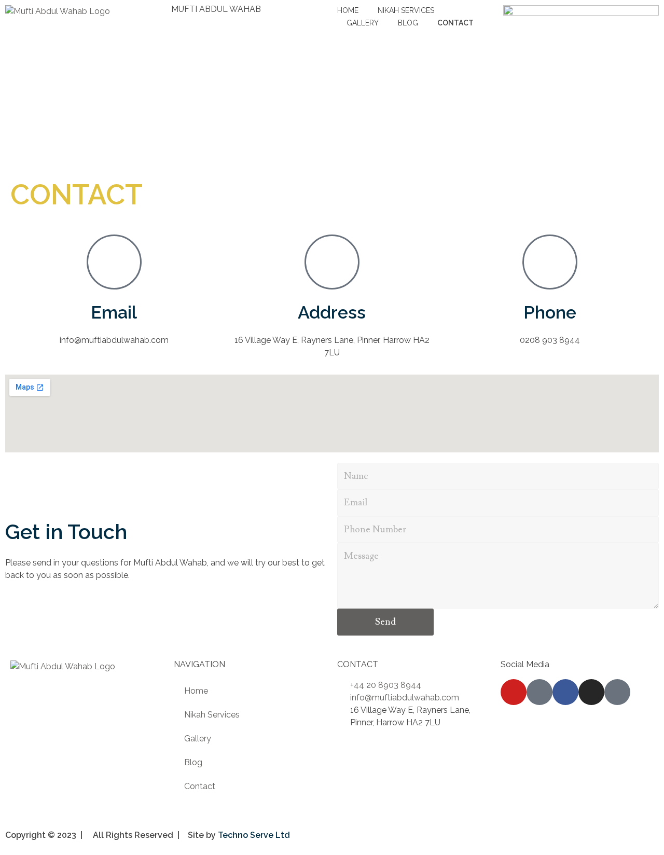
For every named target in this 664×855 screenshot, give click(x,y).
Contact (199, 786)
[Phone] (549, 262)
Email (114, 312)
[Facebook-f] (565, 692)
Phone (549, 312)
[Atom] (617, 692)
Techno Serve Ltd (254, 835)
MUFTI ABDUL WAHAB (216, 9)
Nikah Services (212, 715)
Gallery (197, 738)
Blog (193, 762)
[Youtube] (514, 692)
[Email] (114, 262)
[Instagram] (591, 692)
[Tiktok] (539, 692)
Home (196, 691)
